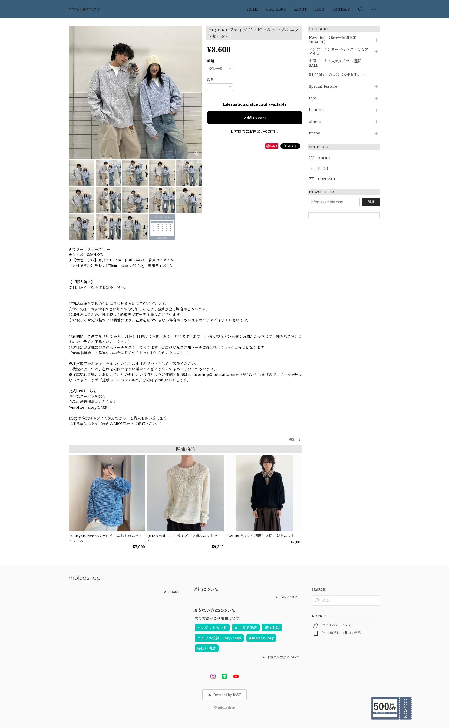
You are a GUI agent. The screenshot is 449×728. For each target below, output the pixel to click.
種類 (210, 61)
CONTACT (341, 9)
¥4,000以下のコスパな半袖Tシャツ (338, 75)
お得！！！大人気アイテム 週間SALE (335, 63)
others (315, 121)
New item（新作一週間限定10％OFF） (332, 40)
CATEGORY (276, 9)
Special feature (323, 86)
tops (313, 98)
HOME (252, 9)
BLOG (319, 9)
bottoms (316, 110)
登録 (371, 201)
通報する (295, 439)
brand (315, 133)
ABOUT (300, 9)
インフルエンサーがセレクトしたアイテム (338, 51)
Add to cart (255, 117)
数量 (210, 79)
